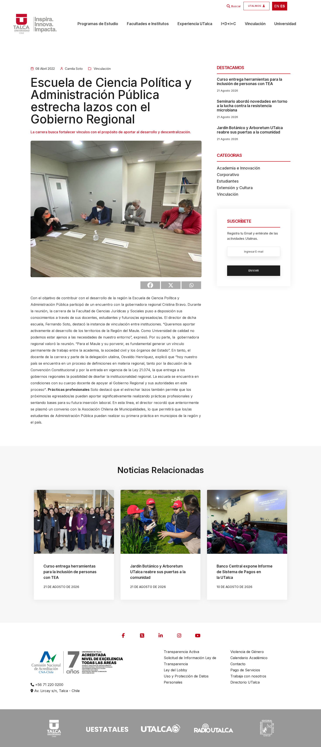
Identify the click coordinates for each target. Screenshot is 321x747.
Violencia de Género (247, 652)
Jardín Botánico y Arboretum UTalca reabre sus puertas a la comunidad (250, 130)
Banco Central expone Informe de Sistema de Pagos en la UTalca (245, 572)
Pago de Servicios (245, 670)
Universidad (285, 24)
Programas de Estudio (98, 24)
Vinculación (255, 24)
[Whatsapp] (191, 285)
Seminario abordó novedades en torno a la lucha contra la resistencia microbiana (252, 105)
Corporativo (228, 174)
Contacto (237, 664)
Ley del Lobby (175, 670)
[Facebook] (150, 285)
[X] (171, 285)
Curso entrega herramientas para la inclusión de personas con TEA (249, 81)
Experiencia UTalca (195, 24)
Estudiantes (228, 181)
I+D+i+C (228, 24)
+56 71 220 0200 (48, 684)
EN (276, 6)
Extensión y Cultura (235, 187)
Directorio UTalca (245, 682)
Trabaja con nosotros (248, 676)
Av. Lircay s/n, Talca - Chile (56, 691)
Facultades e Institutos (148, 24)
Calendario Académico (249, 658)
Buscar (236, 6)
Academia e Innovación (238, 168)
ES (282, 6)
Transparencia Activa (181, 652)
